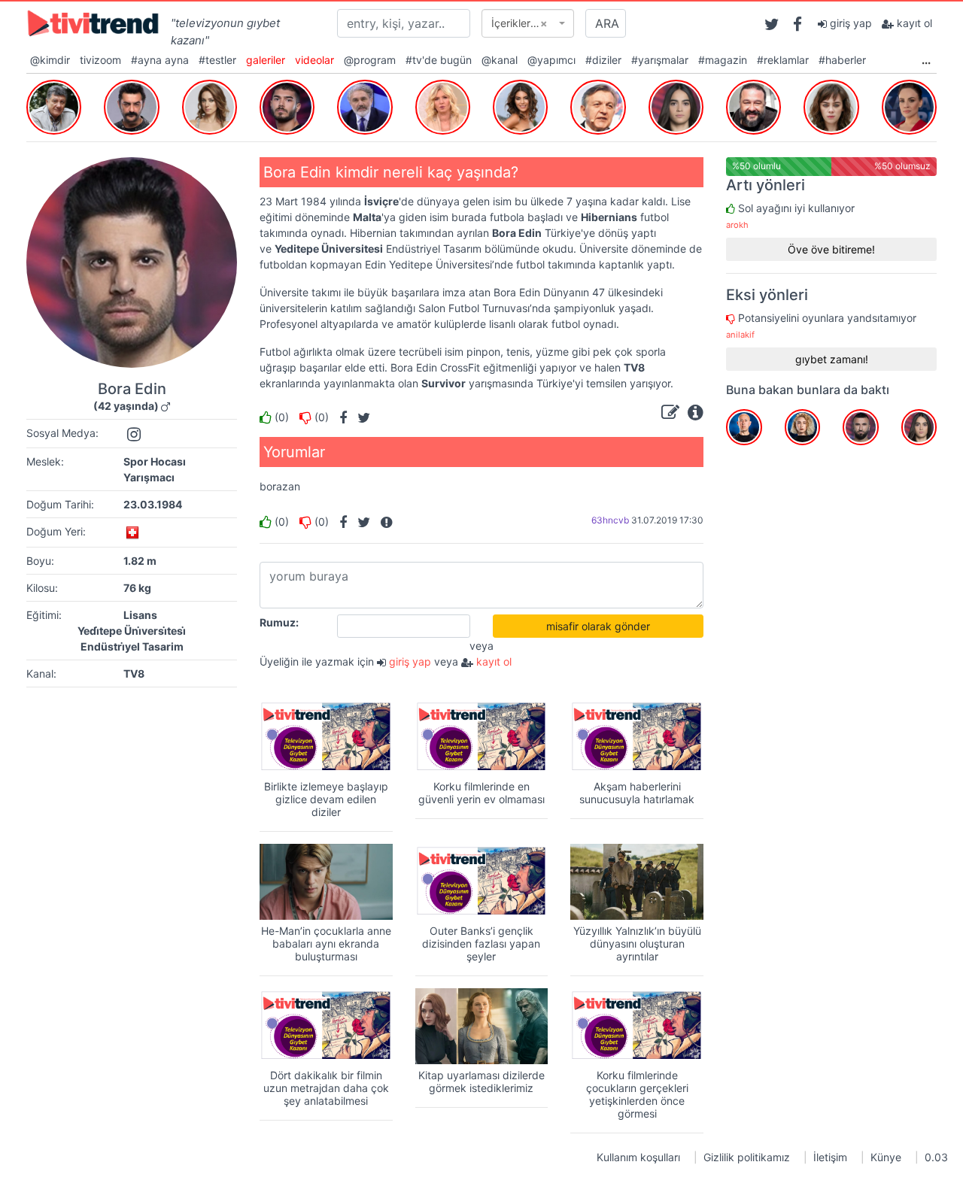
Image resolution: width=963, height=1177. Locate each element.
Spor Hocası (154, 461)
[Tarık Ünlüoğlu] (53, 104)
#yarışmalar (659, 59)
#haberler (842, 59)
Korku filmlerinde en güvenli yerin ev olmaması (481, 792)
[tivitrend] (92, 22)
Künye (885, 1157)
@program (370, 59)
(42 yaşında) (126, 405)
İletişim (830, 1157)
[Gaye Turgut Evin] (520, 104)
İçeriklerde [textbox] (519, 23)
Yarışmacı (149, 477)
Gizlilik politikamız (746, 1157)
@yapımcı (551, 59)
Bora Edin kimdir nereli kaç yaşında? (390, 172)
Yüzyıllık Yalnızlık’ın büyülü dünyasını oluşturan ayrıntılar (637, 943)
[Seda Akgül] (442, 104)
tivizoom (100, 59)
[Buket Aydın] (909, 104)
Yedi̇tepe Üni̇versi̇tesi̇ (131, 630)
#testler (217, 59)
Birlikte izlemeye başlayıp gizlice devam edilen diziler (326, 799)
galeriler (265, 59)
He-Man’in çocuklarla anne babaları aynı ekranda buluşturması (326, 943)
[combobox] (528, 23)
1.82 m (139, 560)
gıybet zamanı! (831, 359)
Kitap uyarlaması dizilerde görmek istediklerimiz (481, 1081)
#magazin (722, 59)
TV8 (133, 673)
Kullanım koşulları (638, 1157)
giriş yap (849, 23)
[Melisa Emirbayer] (676, 104)
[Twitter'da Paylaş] (360, 417)
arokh (737, 225)
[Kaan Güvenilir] (287, 104)
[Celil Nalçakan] (131, 104)
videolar (314, 59)
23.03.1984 (152, 504)
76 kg (137, 587)
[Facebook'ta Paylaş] (339, 417)
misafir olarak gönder (598, 626)
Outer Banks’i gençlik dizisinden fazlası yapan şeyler (481, 943)
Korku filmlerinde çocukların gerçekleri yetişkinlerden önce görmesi (637, 1094)
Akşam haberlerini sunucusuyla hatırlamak (636, 792)
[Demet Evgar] (831, 104)
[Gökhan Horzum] (753, 104)
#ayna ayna (160, 59)
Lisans (140, 614)
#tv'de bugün (439, 59)
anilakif (740, 334)
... (926, 59)
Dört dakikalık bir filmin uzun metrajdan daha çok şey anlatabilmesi (326, 1088)
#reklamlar (783, 59)
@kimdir (50, 59)
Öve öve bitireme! (831, 249)
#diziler (603, 59)
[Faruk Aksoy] (364, 104)
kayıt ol (913, 23)
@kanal (500, 59)
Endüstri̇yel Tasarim (132, 646)
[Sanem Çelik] (209, 104)
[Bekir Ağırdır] (597, 104)
